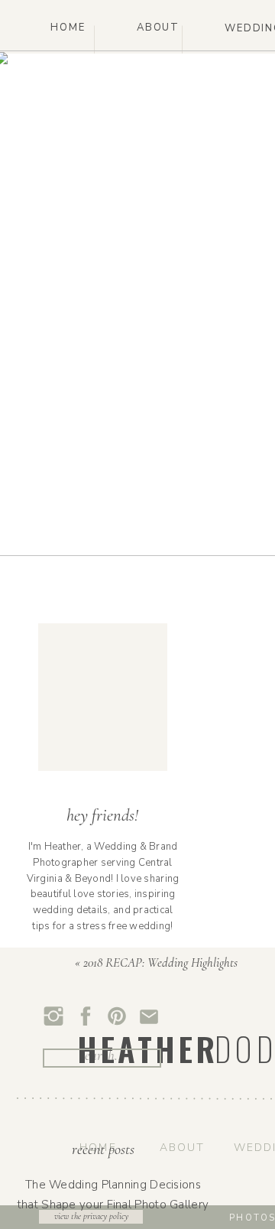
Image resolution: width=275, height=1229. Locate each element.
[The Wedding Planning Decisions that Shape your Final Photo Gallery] (117, 1200)
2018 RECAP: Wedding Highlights (160, 962)
